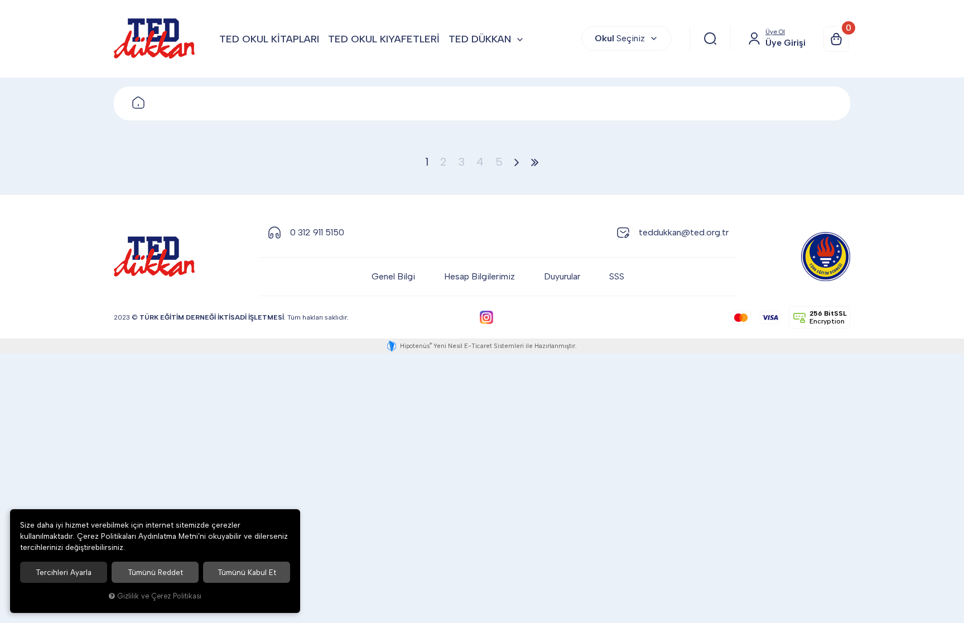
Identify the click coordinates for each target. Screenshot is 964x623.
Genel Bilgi (393, 276)
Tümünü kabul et (247, 572)
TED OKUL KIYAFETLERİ (384, 39)
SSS (616, 276)
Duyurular (562, 276)
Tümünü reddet (155, 572)
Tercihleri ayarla (63, 572)
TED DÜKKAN (480, 39)
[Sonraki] (517, 162)
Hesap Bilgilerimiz (479, 276)
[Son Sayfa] (535, 162)
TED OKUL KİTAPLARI (269, 39)
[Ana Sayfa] (138, 103)
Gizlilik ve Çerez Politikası (159, 596)
